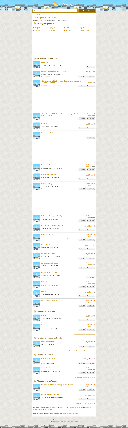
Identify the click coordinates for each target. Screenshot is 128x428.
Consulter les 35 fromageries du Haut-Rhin (84, 334)
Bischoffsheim (38, 27)
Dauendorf (37, 30)
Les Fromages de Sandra (49, 272)
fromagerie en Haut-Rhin (77, 407)
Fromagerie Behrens (48, 165)
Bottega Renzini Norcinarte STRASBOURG (54, 72)
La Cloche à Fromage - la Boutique (52, 216)
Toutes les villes (85, 30)
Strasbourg (84, 28)
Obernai (67, 27)
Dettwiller (52, 27)
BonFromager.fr (64, 4)
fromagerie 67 (76, 413)
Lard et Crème (46, 244)
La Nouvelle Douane (47, 235)
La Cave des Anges (47, 184)
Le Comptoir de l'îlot (48, 253)
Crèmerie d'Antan (47, 368)
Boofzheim (37, 28)
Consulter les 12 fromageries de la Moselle (84, 377)
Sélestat (83, 27)
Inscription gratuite (74, 421)
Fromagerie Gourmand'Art (50, 394)
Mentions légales (63, 421)
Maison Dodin (45, 325)
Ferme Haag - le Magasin (49, 133)
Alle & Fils (44, 62)
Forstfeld (52, 28)
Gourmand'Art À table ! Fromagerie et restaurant (57, 385)
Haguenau (52, 30)
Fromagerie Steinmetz (48, 174)
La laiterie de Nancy (47, 342)
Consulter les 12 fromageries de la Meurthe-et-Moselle (82, 350)
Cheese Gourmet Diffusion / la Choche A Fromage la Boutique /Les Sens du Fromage (61, 82)
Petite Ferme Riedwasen (49, 301)
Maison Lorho (45, 282)
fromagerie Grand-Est (68, 413)
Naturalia (44, 291)
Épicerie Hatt (45, 123)
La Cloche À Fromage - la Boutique (52, 225)
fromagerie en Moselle (50, 409)
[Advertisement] (64, 44)
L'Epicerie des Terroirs (48, 358)
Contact (68, 421)
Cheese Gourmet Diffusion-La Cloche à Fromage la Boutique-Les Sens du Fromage (62, 114)
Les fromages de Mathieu (49, 263)
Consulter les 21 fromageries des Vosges (85, 403)
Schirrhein (68, 30)
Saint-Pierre (68, 28)
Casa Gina (44, 315)
